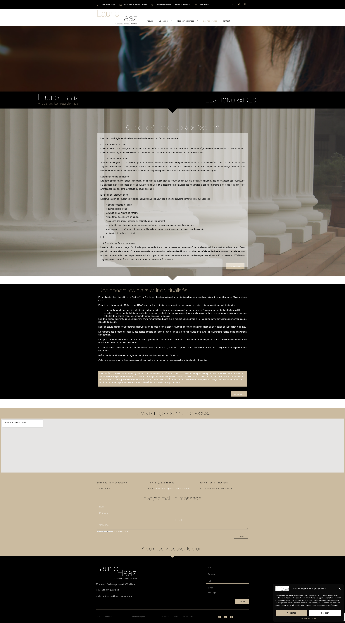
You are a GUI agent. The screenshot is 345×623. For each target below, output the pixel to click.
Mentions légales (138, 616)
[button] (339, 588)
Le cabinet (163, 20)
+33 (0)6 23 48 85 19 (109, 590)
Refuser (325, 613)
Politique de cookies (308, 618)
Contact (226, 20)
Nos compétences (185, 20)
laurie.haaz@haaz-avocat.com (172, 488)
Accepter (291, 613)
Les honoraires (210, 20)
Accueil (150, 20)
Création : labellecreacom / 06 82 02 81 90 (180, 616)
